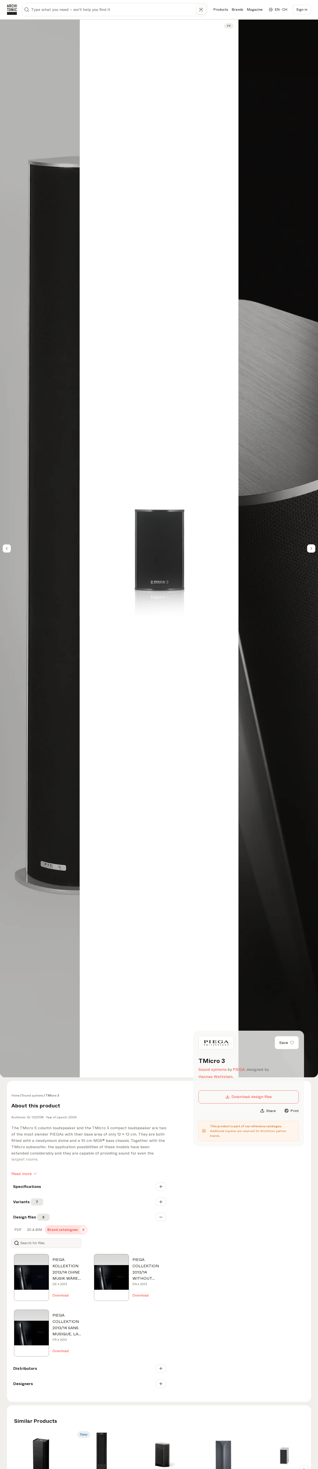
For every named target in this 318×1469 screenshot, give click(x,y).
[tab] (17, 1229)
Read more (21, 1174)
